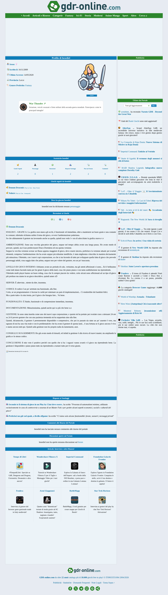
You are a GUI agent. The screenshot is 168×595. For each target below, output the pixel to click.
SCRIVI (92, 95)
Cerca (143, 15)
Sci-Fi (79, 15)
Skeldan (124, 266)
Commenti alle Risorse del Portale (61, 423)
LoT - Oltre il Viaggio (131, 191)
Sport (125, 15)
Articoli (51, 449)
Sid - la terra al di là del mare (134, 210)
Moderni (98, 15)
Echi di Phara (126, 241)
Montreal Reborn (132, 311)
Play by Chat (28, 188)
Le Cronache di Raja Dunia (133, 142)
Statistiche (67, 583)
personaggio (75, 206)
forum (80, 442)
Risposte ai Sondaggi (61, 398)
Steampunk (27, 193)
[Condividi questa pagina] (98, 590)
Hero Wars (125, 304)
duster (122, 259)
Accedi (25, 15)
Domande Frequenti (81, 583)
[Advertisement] (84, 36)
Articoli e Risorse (41, 15)
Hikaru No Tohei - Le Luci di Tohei (136, 201)
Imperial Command (129, 151)
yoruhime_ (125, 112)
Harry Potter (36, 188)
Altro (133, 15)
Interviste (58, 449)
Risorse (71, 449)
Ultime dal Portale (140, 100)
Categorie (58, 15)
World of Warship (128, 297)
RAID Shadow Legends (132, 168)
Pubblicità (140, 58)
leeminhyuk (134, 250)
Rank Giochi (134, 121)
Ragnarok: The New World (132, 219)
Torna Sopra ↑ (109, 583)
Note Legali (96, 583)
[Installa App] (87, 590)
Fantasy (69, 15)
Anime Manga (112, 15)
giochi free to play (95, 577)
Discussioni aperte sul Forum (60, 436)
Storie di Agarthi (128, 158)
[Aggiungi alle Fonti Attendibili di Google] (93, 590)
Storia (88, 15)
